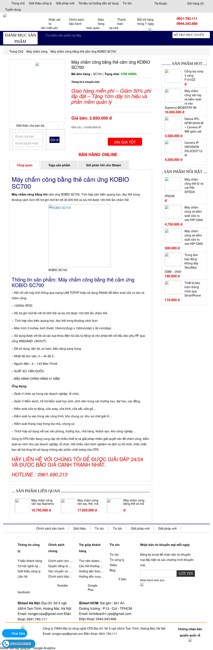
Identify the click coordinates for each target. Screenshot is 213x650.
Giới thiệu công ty (40, 3)
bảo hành (76, 21)
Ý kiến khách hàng (30, 561)
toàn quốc (95, 23)
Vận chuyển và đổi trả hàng (60, 571)
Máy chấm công (36, 51)
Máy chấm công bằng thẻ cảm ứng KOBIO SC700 (83, 51)
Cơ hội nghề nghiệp (30, 566)
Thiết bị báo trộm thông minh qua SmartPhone (193, 289)
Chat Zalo (18, 633)
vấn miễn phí (50, 23)
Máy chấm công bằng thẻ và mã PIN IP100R (133, 502)
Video (113, 565)
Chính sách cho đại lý (60, 561)
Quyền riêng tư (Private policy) (60, 566)
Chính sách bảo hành (50, 528)
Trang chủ (18, 3)
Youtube (62, 585)
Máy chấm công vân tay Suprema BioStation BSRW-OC (42, 502)
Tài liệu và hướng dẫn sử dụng (98, 3)
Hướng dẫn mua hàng (91, 576)
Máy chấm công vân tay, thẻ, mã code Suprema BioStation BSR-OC (87, 502)
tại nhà (117, 23)
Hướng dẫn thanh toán (91, 571)
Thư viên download (91, 561)
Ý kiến (122, 579)
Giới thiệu (79, 528)
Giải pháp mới (65, 3)
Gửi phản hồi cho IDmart (103, 165)
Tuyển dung (13, 9)
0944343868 (20, 643)
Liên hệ (22, 576)
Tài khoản (160, 3)
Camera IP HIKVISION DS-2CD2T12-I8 (194, 148)
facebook (24, 592)
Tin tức (127, 3)
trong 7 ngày (145, 21)
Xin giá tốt (125, 142)
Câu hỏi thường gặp (91, 566)
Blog (112, 570)
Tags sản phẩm (59, 165)
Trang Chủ (16, 51)
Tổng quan (24, 165)
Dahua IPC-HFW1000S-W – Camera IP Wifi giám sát (194, 125)
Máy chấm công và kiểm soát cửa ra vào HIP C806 (194, 213)
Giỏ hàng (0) (195, 3)
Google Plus (92, 587)
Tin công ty (117, 560)
